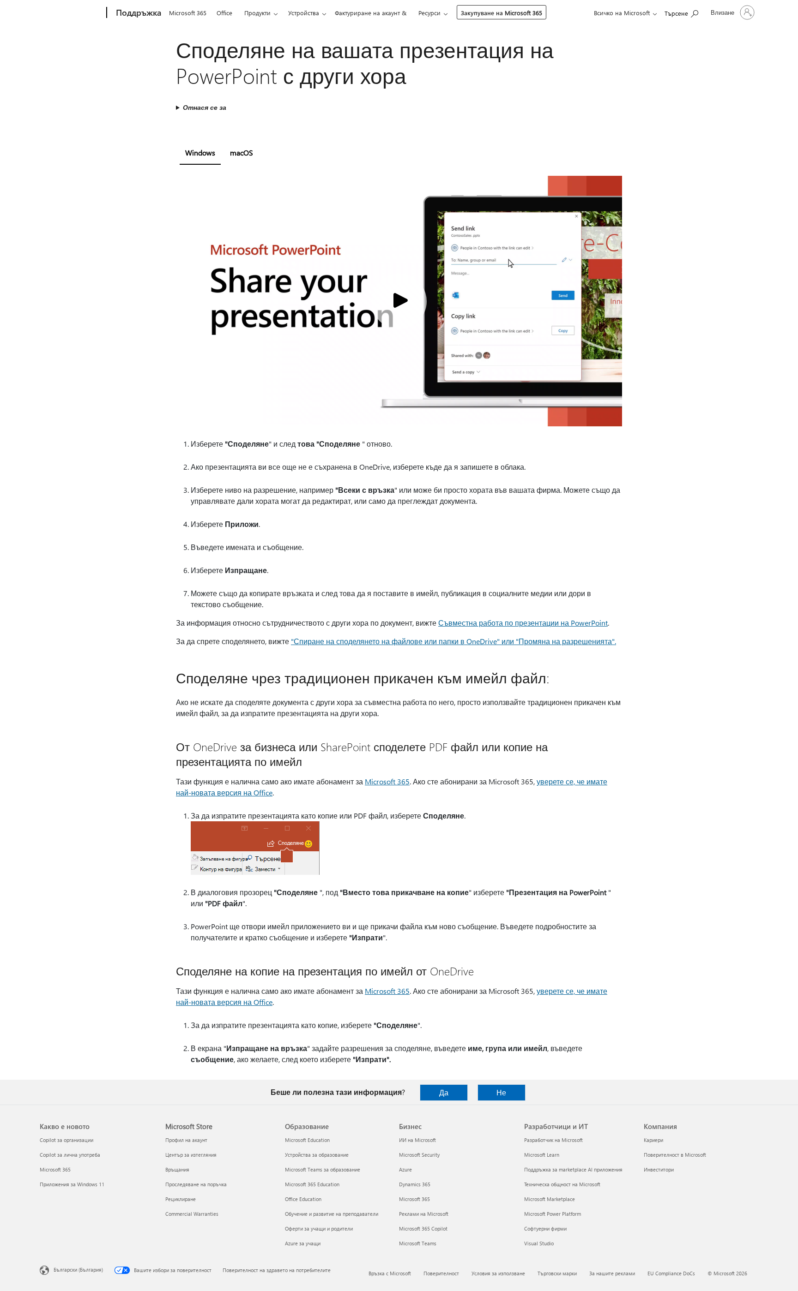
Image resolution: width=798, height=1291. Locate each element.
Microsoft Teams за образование (322, 1169)
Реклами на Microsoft (423, 1213)
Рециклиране (180, 1198)
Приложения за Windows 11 (72, 1184)
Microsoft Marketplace (549, 1198)
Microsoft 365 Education (312, 1184)
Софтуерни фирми (545, 1228)
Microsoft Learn (541, 1154)
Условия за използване (498, 1273)
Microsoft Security (419, 1154)
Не (501, 1092)
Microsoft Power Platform (552, 1213)
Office (224, 13)
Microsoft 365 (187, 13)
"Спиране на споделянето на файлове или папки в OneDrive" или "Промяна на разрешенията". (453, 641)
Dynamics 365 (414, 1184)
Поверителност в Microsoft (675, 1154)
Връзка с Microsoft (390, 1273)
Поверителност (441, 1273)
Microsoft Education (307, 1139)
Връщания (177, 1169)
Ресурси (429, 13)
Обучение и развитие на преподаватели (331, 1213)
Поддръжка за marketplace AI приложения (573, 1169)
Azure (405, 1169)
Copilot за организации (66, 1139)
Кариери (653, 1139)
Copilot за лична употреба (70, 1154)
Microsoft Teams (417, 1243)
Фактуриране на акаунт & (370, 13)
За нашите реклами (612, 1273)
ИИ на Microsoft (417, 1139)
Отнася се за (204, 107)
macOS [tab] (241, 152)
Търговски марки (557, 1273)
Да (443, 1092)
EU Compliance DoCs (671, 1273)
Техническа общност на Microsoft (562, 1184)
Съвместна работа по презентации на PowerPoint (523, 623)
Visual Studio (539, 1243)
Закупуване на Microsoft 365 (501, 13)
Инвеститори (659, 1169)
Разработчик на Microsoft (553, 1139)
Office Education (303, 1198)
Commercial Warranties (191, 1213)
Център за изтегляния (191, 1154)
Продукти (257, 13)
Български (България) (78, 1269)
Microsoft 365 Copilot (423, 1228)
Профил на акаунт (186, 1139)
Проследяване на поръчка (196, 1184)
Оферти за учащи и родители (319, 1228)
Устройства (303, 13)
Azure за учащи (302, 1243)
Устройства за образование (317, 1154)
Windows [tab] (200, 152)
